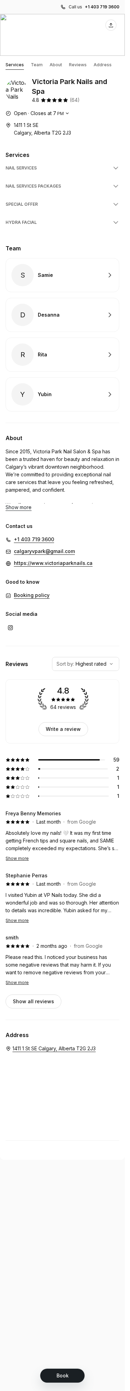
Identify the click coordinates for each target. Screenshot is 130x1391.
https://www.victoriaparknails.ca (53, 563)
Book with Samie (62, 275)
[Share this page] (110, 25)
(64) (75, 100)
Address (103, 64)
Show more (17, 858)
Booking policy (32, 595)
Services (15, 64)
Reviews (78, 64)
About (56, 64)
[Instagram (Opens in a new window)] (10, 628)
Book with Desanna (62, 315)
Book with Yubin (62, 394)
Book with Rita (62, 354)
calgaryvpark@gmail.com (44, 551)
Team (37, 64)
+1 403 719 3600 (102, 6)
